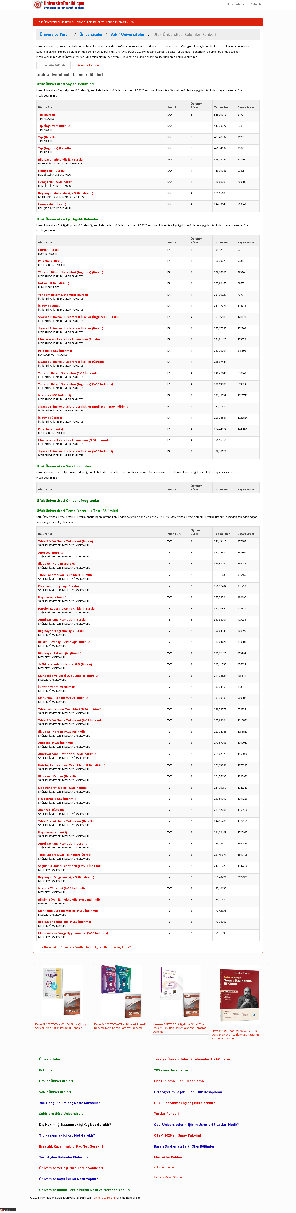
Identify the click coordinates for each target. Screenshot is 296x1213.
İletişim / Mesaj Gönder (168, 1177)
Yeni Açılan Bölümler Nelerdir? (63, 1157)
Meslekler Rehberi (168, 1157)
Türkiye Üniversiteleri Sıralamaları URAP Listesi (192, 1059)
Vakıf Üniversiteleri (55, 1092)
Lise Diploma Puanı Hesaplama (179, 1081)
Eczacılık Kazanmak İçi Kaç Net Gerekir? (71, 1146)
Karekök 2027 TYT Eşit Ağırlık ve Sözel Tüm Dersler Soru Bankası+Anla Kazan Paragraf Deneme (179, 1027)
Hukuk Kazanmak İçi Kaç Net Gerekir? (184, 1103)
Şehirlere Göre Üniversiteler (62, 1113)
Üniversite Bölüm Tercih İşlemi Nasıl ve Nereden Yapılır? (84, 1190)
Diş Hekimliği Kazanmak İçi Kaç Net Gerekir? (75, 1124)
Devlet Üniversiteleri (56, 1081)
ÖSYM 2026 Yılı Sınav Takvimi (177, 1135)
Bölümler (46, 1070)
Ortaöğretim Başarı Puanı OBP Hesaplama (188, 1092)
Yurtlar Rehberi (166, 1113)
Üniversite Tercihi (104, 1198)
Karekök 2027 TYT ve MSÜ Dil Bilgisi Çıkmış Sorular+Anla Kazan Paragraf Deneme (60, 1026)
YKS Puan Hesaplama (171, 1070)
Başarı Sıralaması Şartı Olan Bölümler (184, 1146)
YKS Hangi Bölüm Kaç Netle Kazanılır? (69, 1103)
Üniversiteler (50, 1059)
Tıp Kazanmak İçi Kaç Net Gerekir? (67, 1135)
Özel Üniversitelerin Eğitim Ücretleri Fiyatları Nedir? (196, 1124)
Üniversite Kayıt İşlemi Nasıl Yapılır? (68, 1179)
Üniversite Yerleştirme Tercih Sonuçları (71, 1168)
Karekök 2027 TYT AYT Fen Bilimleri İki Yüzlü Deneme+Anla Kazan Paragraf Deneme (120, 1026)
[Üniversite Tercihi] (59, 5)
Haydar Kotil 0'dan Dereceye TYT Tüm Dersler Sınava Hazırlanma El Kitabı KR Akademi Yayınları (235, 1034)
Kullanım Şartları (164, 1167)
